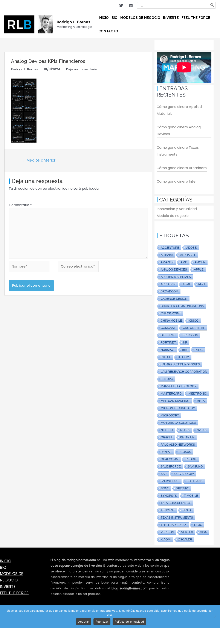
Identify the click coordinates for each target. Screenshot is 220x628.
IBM (185, 349)
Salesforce (171, 466)
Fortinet (168, 342)
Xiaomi (166, 539)
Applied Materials (176, 276)
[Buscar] (212, 5)
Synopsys (169, 495)
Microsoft (170, 415)
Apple (198, 269)
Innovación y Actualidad (177, 208)
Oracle (167, 437)
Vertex (187, 532)
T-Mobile (191, 495)
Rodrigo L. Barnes (73, 22)
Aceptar (83, 621)
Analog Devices (174, 269)
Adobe (191, 247)
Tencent (168, 510)
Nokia (184, 430)
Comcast (168, 328)
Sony (165, 488)
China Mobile (171, 320)
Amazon (167, 262)
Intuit (166, 357)
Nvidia (201, 430)
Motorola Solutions (178, 422)
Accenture (170, 247)
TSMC (198, 525)
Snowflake (170, 481)
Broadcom (169, 291)
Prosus (185, 452)
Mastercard (171, 393)
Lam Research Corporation (184, 371)
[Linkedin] (131, 5)
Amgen (199, 262)
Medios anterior (38, 160)
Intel (199, 349)
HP (185, 342)
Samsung (195, 466)
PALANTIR (187, 437)
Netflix (167, 430)
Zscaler (185, 539)
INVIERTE (7, 586)
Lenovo (167, 379)
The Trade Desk (173, 525)
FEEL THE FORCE (14, 593)
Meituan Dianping (175, 401)
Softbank (194, 481)
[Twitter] (121, 5)
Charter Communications (182, 306)
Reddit (191, 459)
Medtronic (198, 393)
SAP (164, 473)
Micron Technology (178, 408)
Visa (203, 532)
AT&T (201, 284)
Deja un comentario (81, 69)
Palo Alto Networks (178, 444)
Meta (201, 401)
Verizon (167, 532)
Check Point (171, 313)
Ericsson (190, 335)
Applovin (168, 284)
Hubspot (168, 349)
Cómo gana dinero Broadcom (182, 167)
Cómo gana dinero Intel (176, 181)
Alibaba (167, 255)
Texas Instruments (177, 517)
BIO (3, 567)
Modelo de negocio (173, 215)
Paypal (166, 452)
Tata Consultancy (176, 503)
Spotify (182, 488)
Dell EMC (168, 335)
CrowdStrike (194, 328)
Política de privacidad (129, 621)
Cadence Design (174, 298)
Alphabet (188, 255)
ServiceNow (184, 473)
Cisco (194, 320)
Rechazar (102, 621)
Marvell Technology (178, 386)
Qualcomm (170, 459)
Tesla (186, 510)
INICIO (5, 561)
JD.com (183, 357)
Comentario (20, 205)
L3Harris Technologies (180, 364)
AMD (184, 262)
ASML (187, 284)
